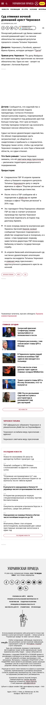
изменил (10, 261)
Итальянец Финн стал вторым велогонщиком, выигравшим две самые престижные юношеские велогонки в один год (22, 526)
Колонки (33, 9)
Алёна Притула (31, 681)
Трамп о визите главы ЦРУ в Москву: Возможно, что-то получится (30, 382)
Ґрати (38, 50)
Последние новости (13, 452)
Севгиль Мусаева (30, 679)
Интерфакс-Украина (34, 644)
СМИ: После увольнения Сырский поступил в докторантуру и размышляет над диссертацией (28, 398)
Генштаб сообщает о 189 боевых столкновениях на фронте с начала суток (20, 467)
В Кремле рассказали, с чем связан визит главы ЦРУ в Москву (30, 343)
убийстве (23, 197)
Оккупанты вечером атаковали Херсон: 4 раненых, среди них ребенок (23, 507)
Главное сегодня (10, 324)
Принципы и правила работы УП (23, 604)
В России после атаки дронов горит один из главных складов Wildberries (30, 369)
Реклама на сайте (19, 596)
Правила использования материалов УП (22, 599)
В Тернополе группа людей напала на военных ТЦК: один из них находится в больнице (30, 357)
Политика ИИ (14, 601)
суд (25, 274)
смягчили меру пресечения (30, 159)
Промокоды (36, 607)
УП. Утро (25, 9)
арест (18, 274)
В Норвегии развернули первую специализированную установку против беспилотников (23, 497)
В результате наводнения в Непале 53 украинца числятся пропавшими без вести (23, 488)
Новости (5, 9)
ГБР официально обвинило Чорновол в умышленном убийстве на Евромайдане (22, 426)
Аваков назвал (29, 229)
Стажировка (25, 607)
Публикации (15, 9)
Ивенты (30, 596)
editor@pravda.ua (29, 683)
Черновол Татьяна (8, 274)
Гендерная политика (28, 601)
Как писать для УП (12, 607)
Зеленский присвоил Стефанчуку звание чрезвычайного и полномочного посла (27, 332)
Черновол (18, 183)
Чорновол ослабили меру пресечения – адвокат (22, 433)
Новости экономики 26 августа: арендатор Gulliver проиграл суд (19, 458)
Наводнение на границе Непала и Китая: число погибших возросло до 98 (22, 516)
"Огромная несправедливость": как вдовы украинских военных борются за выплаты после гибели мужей (22, 478)
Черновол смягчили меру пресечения (21, 439)
